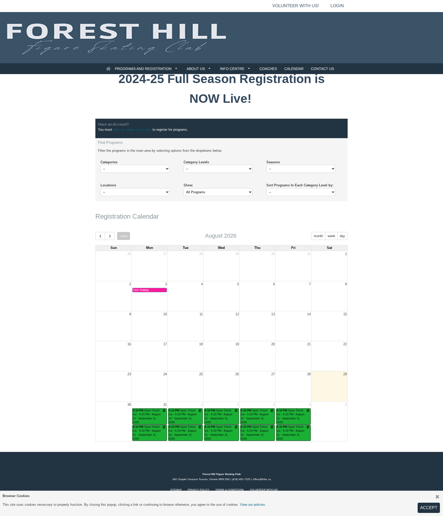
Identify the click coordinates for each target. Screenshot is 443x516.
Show (188, 185)
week (331, 236)
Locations (108, 185)
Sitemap (176, 489)
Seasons (273, 162)
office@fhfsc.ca (262, 479)
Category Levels (196, 162)
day (342, 236)
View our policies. (253, 505)
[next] (110, 236)
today (123, 236)
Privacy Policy (198, 489)
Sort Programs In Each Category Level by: (299, 185)
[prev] (100, 236)
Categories (108, 162)
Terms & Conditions (229, 489)
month (318, 236)
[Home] (108, 69)
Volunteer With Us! (264, 489)
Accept (428, 507)
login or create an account (132, 129)
